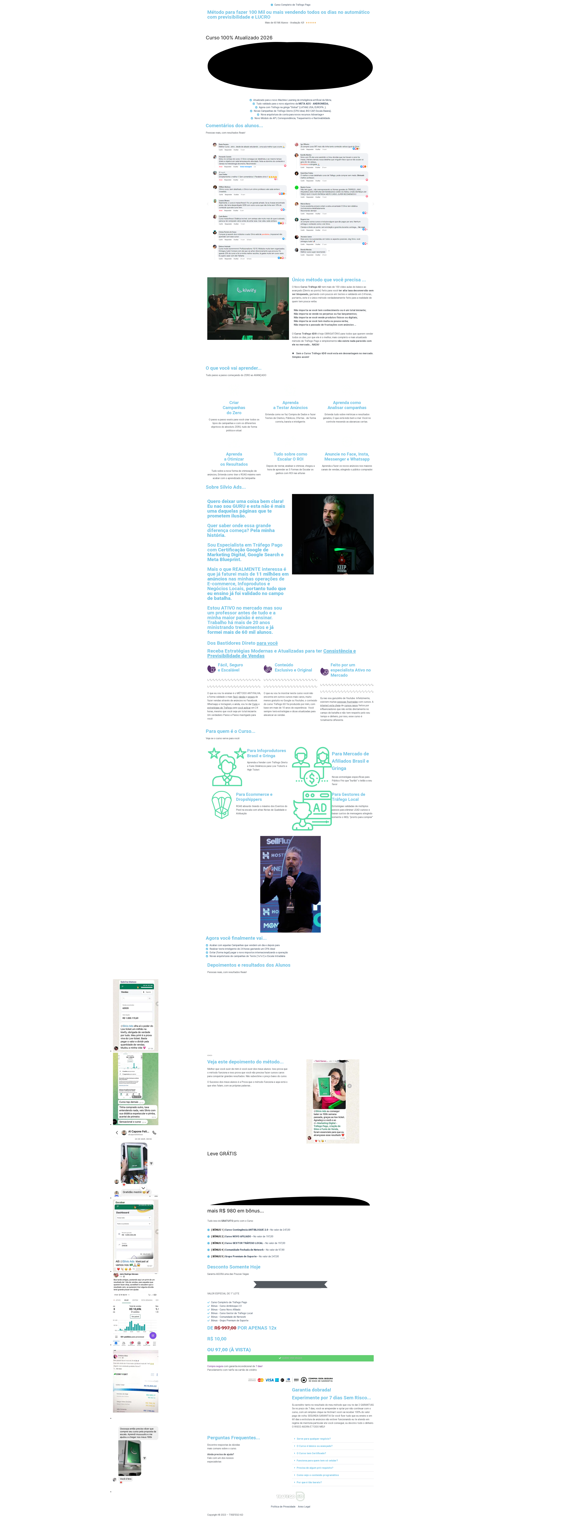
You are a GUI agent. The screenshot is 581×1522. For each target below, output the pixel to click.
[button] (208, 204)
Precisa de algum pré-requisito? (315, 1467)
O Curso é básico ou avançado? (315, 1446)
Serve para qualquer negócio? (314, 1438)
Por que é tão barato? (309, 1482)
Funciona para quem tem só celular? (317, 1460)
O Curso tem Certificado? (311, 1453)
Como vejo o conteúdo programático (318, 1475)
